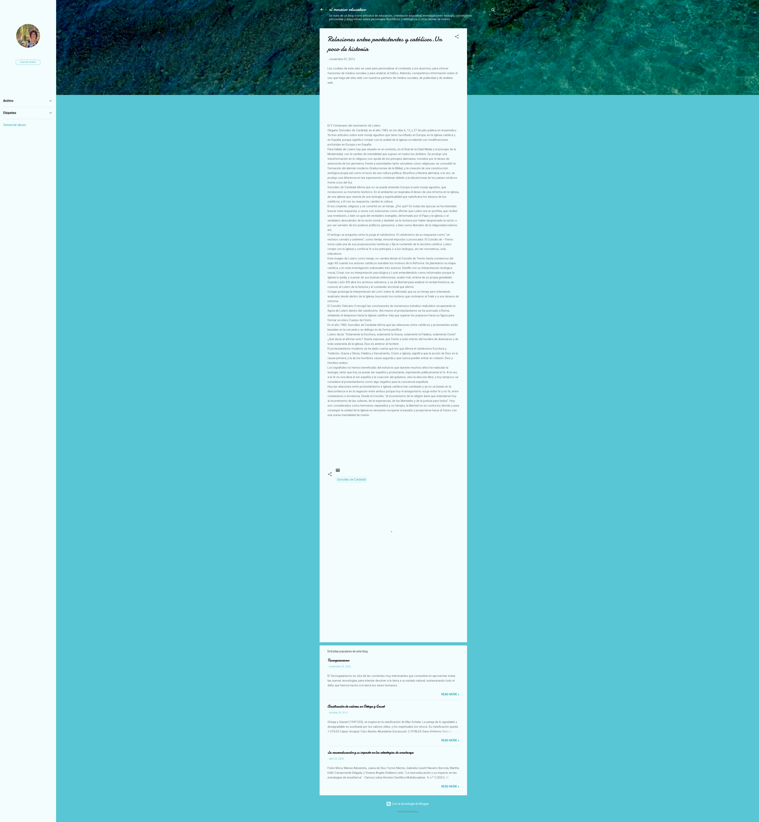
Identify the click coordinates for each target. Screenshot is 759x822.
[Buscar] (493, 11)
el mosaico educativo (347, 9)
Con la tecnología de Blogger (410, 804)
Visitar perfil (28, 62)
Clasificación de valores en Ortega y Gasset (356, 706)
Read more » (450, 694)
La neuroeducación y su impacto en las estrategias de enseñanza (370, 752)
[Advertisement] (503, 56)
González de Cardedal (351, 479)
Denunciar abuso (14, 125)
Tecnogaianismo (338, 660)
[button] (456, 37)
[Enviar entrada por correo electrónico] (337, 471)
